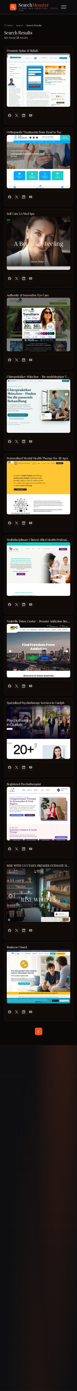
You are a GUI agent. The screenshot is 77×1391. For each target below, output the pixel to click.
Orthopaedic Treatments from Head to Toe (34, 132)
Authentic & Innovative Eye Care (28, 295)
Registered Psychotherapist (24, 784)
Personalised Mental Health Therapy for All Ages (37, 458)
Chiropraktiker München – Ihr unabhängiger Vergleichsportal (38, 377)
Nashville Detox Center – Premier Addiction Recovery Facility (38, 621)
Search (19, 25)
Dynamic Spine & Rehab (22, 51)
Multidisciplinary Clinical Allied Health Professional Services (38, 540)
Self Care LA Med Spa (20, 214)
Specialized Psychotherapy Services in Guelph (35, 703)
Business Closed (17, 947)
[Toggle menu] (63, 7)
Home (9, 25)
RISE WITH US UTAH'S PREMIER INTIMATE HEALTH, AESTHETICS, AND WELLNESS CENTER (38, 866)
